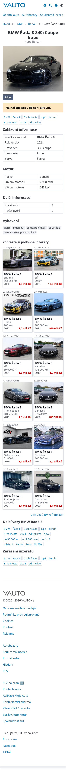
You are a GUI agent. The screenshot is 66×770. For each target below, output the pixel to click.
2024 (23, 122)
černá (19, 544)
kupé (43, 117)
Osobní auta (11, 15)
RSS (5, 671)
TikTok (7, 752)
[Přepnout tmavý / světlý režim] (61, 4)
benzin (52, 117)
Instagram (10, 739)
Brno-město (10, 122)
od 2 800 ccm (30, 539)
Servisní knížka (34, 544)
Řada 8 (32, 24)
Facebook (9, 746)
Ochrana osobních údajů (19, 608)
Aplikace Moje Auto (15, 696)
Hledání (8, 665)
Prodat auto (11, 658)
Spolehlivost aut (13, 721)
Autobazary (29, 15)
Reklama (8, 633)
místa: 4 (8, 544)
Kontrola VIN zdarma (17, 702)
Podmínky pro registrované (21, 614)
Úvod (6, 24)
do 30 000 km (11, 539)
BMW (19, 24)
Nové (47, 534)
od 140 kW (35, 122)
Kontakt (8, 627)
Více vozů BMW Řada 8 (46, 515)
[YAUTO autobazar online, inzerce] (14, 5)
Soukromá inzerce (52, 15)
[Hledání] (50, 5)
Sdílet (8, 97)
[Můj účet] (56, 5)
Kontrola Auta (12, 689)
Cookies (8, 621)
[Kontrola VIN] (45, 5)
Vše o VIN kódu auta (16, 708)
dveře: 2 (45, 539)
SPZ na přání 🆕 (13, 683)
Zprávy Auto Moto (15, 715)
